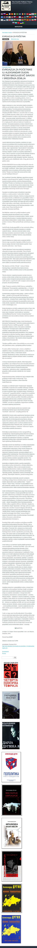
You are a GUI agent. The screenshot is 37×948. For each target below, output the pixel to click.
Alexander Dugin (6, 67)
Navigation (18, 26)
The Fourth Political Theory (22, 2)
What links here (15, 39)
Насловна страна (7, 32)
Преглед (6, 39)
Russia (4, 653)
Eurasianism (5, 651)
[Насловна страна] (6, 10)
